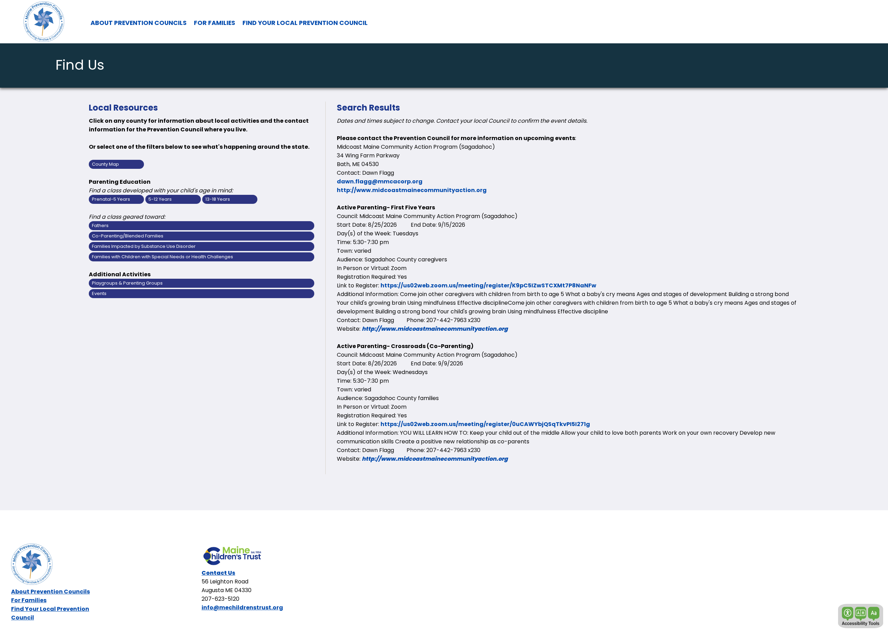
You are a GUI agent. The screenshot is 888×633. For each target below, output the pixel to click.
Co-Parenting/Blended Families (127, 236)
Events (99, 293)
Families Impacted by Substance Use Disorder (144, 246)
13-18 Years (217, 199)
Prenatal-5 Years (111, 199)
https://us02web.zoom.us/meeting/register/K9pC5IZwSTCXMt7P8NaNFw (488, 285)
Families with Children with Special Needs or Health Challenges (162, 256)
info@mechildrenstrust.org (242, 608)
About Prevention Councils (50, 592)
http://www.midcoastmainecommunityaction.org (412, 190)
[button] (860, 616)
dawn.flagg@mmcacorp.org (379, 181)
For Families (28, 600)
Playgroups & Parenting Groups (127, 283)
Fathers (100, 225)
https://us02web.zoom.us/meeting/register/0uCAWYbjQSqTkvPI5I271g (485, 424)
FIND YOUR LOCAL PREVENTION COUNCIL (305, 23)
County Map (105, 164)
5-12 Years (160, 199)
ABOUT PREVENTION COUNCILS (139, 23)
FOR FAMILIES (214, 23)
